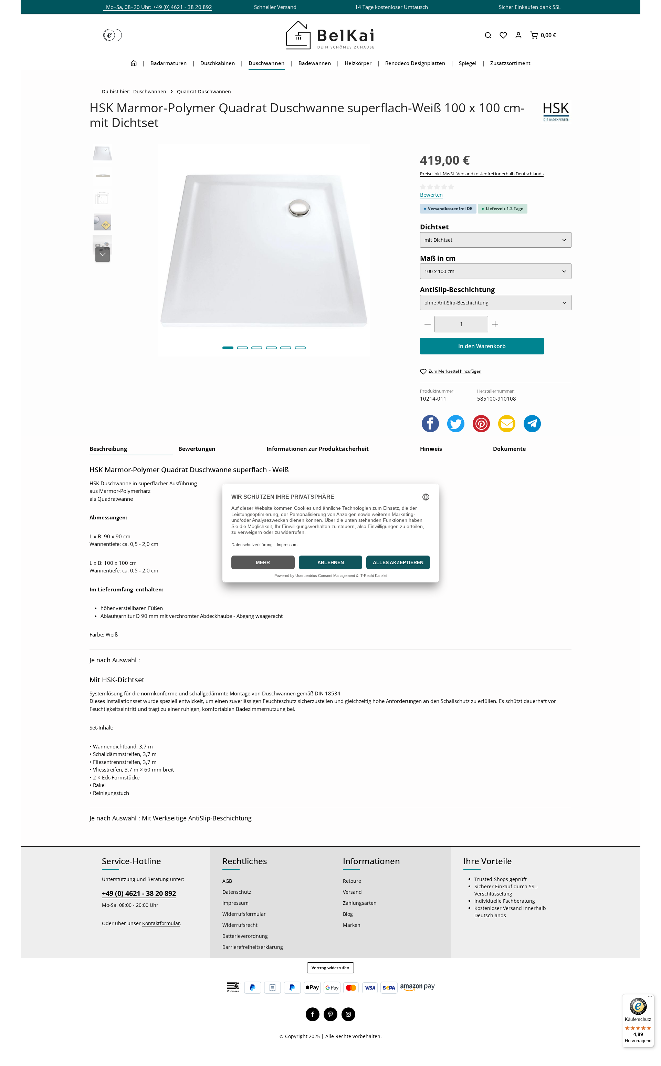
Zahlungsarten (360, 903)
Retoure (352, 881)
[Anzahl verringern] (427, 324)
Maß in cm (438, 258)
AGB (227, 881)
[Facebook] (312, 1014)
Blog (348, 914)
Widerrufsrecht (240, 925)
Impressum (235, 903)
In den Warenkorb (482, 346)
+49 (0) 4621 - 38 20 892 (139, 893)
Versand (352, 892)
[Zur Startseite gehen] (330, 35)
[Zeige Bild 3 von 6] (256, 347)
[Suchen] (488, 35)
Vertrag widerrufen (330, 968)
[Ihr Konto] (518, 35)
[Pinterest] (330, 1014)
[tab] (131, 449)
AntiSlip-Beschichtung (457, 289)
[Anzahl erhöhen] (495, 324)
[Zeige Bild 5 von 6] (285, 347)
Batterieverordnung (245, 936)
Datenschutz (236, 892)
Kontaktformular (161, 923)
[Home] (134, 63)
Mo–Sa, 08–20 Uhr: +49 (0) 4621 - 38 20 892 (157, 6)
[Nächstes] (102, 254)
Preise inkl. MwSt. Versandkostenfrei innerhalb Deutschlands (482, 173)
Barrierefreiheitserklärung (252, 947)
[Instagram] (348, 1014)
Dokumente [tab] (509, 449)
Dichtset (434, 226)
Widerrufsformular (244, 914)
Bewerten (431, 194)
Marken (351, 925)
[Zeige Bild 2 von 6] (242, 347)
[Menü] (650, 998)
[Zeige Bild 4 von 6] (271, 347)
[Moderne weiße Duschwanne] (264, 250)
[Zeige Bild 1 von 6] (227, 347)
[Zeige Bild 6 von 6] (300, 347)
